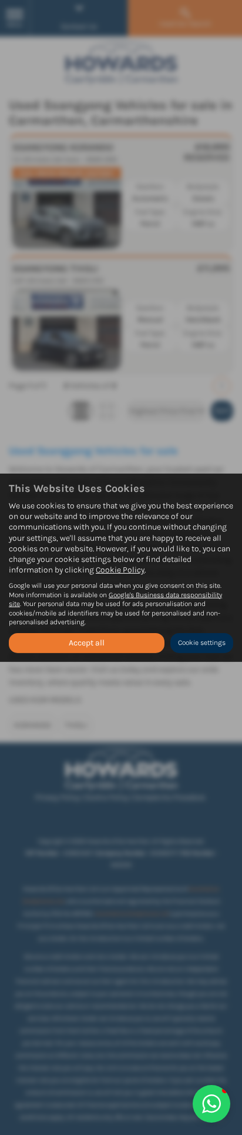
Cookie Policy (120, 570)
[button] (211, 1104)
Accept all (87, 643)
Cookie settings (202, 642)
